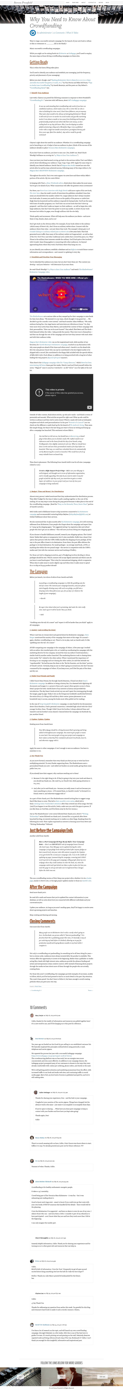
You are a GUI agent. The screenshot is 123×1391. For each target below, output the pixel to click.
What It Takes (72, 32)
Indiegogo (72, 53)
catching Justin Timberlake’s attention (47, 804)
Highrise (74, 249)
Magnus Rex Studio (68, 165)
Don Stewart (39, 1039)
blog (107, 2)
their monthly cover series (65, 801)
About (83, 2)
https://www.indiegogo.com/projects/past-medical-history (52, 1056)
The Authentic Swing (77, 425)
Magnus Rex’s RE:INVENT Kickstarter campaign (47, 170)
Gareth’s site (86, 881)
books (101, 2)
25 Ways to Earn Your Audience (66, 155)
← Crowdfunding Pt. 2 (35, 990)
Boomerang (74, 436)
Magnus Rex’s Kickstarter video (41, 342)
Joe (36, 1161)
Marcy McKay (39, 1138)
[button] (20, 1377)
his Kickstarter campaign (70, 522)
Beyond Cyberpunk (54, 357)
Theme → (90, 990)
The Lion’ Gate (35, 193)
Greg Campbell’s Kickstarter (50, 704)
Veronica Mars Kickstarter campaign (61, 148)
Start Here (75, 2)
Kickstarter (63, 53)
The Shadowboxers (36, 316)
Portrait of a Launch (76, 422)
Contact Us (92, 2)
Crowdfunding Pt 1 (37, 100)
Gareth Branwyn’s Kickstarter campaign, (53, 344)
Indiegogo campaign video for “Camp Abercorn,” (59, 362)
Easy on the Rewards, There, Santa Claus (72, 504)
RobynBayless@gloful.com (78, 514)
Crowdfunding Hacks (38, 88)
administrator (45, 32)
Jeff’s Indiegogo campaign (77, 100)
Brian (37, 1261)
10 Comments (59, 32)
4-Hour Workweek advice (54, 183)
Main (67, 2)
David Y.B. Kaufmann (42, 1325)
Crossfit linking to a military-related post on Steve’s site (49, 231)
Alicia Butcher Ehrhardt (43, 1182)
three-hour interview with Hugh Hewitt (54, 190)
